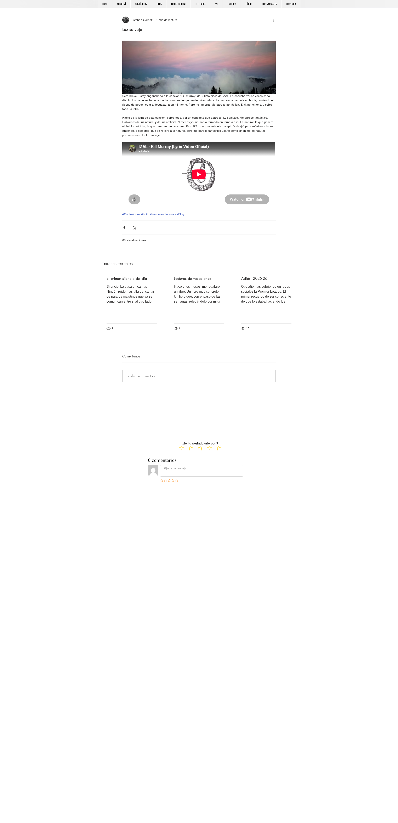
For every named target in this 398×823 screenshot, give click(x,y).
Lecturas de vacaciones (192, 278)
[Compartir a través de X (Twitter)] (134, 227)
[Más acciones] (273, 19)
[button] (269, 4)
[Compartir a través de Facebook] (124, 227)
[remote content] (199, 175)
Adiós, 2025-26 (254, 278)
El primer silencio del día (127, 278)
